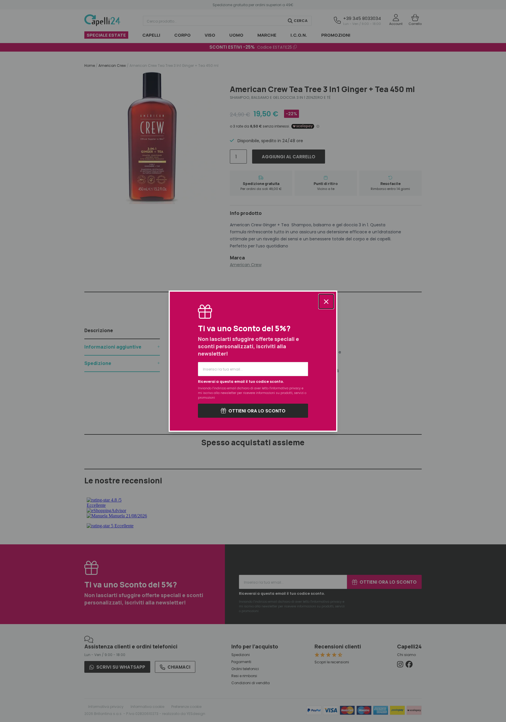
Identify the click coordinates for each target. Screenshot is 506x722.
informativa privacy (286, 388)
